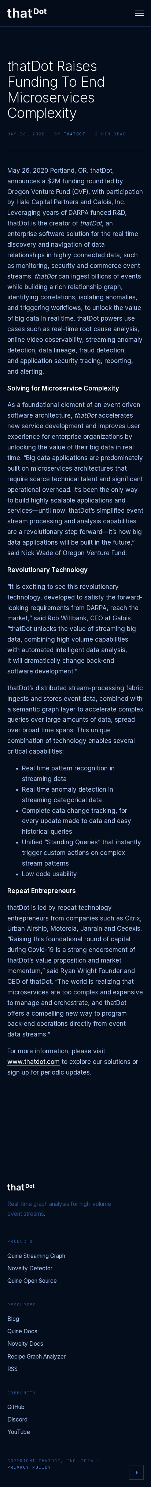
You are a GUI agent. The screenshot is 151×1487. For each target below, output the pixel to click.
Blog (13, 1319)
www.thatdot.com (33, 1062)
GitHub (16, 1407)
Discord (17, 1420)
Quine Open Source (32, 1281)
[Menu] (139, 13)
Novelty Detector (29, 1268)
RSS (12, 1369)
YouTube (18, 1432)
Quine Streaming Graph (36, 1256)
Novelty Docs (25, 1344)
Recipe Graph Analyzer (36, 1357)
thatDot (75, 134)
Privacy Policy (29, 1467)
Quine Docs (22, 1331)
